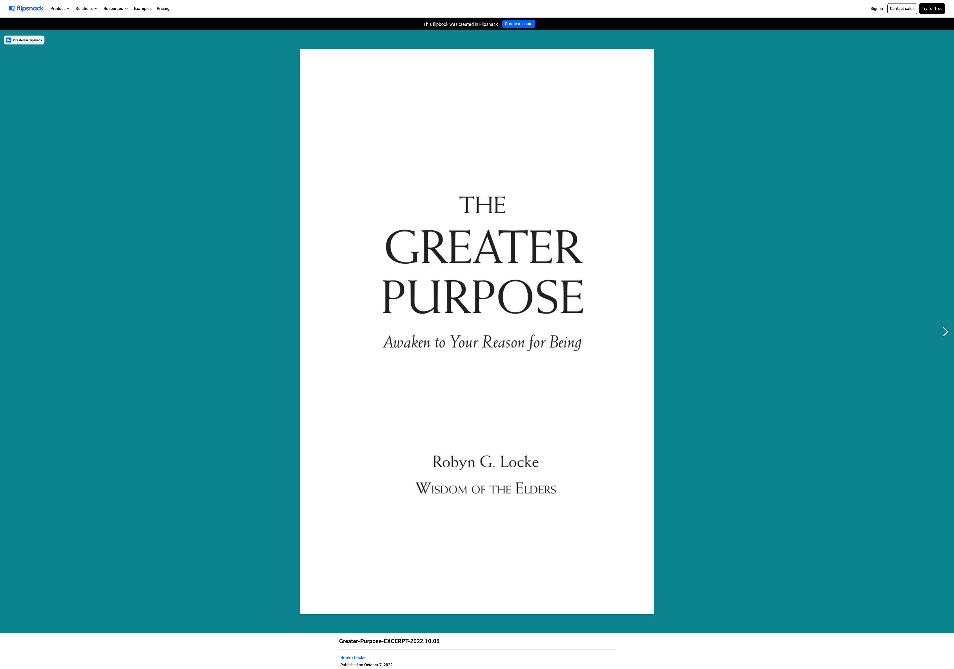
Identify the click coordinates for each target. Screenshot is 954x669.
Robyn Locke (353, 657)
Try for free (932, 8)
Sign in (877, 8)
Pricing (163, 8)
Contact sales (902, 8)
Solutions (84, 8)
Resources (113, 8)
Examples (143, 8)
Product (57, 8)
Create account (519, 23)
